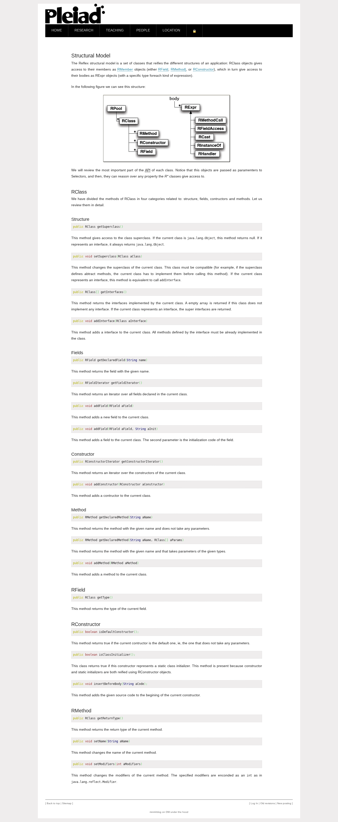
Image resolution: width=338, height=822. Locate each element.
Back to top (53, 803)
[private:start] (194, 30)
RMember (125, 69)
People (143, 30)
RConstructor (203, 69)
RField (163, 69)
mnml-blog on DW (160, 812)
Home (56, 30)
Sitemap (67, 803)
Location (171, 30)
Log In (254, 803)
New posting (284, 803)
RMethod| (178, 69)
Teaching (115, 30)
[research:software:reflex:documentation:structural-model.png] (166, 128)
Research (83, 30)
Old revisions (267, 803)
